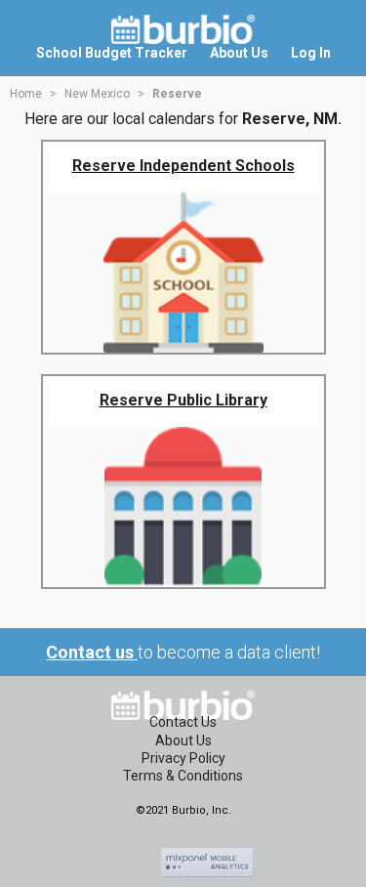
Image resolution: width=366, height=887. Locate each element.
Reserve (177, 94)
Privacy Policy (183, 758)
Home (26, 94)
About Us (183, 740)
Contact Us (183, 722)
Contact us (92, 652)
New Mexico (97, 94)
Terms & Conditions (183, 775)
